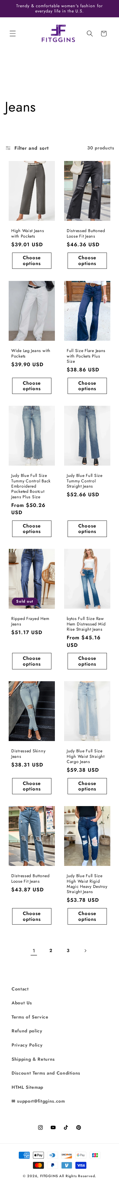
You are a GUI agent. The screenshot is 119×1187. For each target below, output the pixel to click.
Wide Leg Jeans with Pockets (31, 353)
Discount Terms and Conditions (46, 1073)
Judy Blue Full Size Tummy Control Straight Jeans (85, 481)
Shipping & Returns (33, 1059)
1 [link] (34, 950)
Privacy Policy (27, 1045)
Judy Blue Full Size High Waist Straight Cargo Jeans (86, 756)
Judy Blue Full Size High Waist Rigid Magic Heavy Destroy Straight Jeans (87, 884)
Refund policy (27, 1031)
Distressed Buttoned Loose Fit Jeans (86, 233)
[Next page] (85, 951)
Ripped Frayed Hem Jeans (30, 621)
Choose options (32, 260)
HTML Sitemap (27, 1087)
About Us (22, 1003)
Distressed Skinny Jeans (28, 753)
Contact (20, 989)
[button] (13, 33)
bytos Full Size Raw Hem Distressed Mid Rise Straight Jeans (86, 624)
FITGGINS (49, 1176)
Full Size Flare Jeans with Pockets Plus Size (86, 356)
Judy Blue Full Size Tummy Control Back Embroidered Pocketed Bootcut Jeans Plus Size (31, 486)
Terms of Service (30, 1017)
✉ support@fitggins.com (38, 1101)
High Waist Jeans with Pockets (27, 233)
